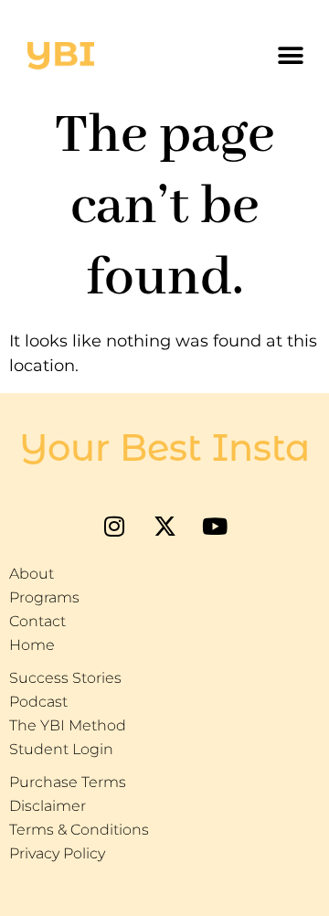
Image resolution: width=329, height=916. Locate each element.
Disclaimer (47, 806)
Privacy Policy (57, 853)
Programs (44, 597)
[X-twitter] (164, 526)
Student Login (61, 749)
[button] (290, 56)
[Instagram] (114, 526)
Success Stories (65, 678)
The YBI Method (67, 725)
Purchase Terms (67, 782)
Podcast (38, 701)
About (31, 573)
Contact (37, 621)
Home (32, 645)
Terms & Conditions (79, 829)
